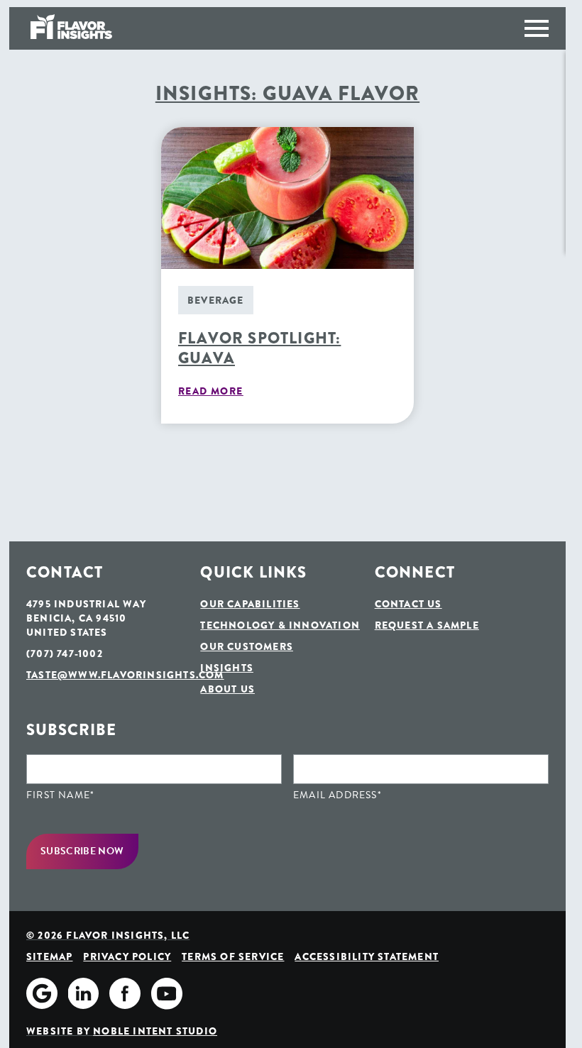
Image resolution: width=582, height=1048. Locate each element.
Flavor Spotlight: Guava (259, 348)
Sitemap (49, 956)
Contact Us (408, 604)
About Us (227, 689)
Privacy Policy (127, 956)
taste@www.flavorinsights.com (107, 675)
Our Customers (246, 646)
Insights (226, 668)
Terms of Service (233, 956)
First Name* (60, 795)
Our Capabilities (250, 604)
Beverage (215, 300)
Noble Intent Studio (155, 1031)
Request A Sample (427, 625)
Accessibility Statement (367, 956)
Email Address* (337, 795)
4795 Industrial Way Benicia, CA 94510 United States (86, 618)
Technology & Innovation (280, 625)
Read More (210, 391)
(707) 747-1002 (64, 653)
